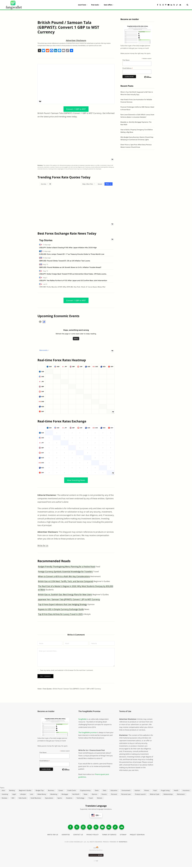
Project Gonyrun (137, 835)
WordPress (123, 842)
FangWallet (82, 719)
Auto (3, 790)
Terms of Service (109, 835)
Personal (114, 794)
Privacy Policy (92, 835)
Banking (12, 790)
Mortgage (65, 794)
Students (69, 798)
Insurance (186, 790)
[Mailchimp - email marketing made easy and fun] (147, 78)
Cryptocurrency (85, 790)
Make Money (42, 794)
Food (155, 790)
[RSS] (96, 827)
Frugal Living (165, 790)
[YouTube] (102, 827)
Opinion (94, 794)
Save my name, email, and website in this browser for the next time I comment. (66, 670)
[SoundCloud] (121, 827)
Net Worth (75, 794)
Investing (5, 794)
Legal (14, 794)
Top (96, 861)
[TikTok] (115, 827)
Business (51, 790)
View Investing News (76, 480)
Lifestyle (23, 794)
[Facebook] (52, 51)
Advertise (66, 835)
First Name (126, 60)
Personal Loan (126, 794)
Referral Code (154, 794)
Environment (126, 790)
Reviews (4, 798)
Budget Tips (40, 790)
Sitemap (123, 835)
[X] (40, 51)
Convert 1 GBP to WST (76, 109)
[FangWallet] (14, 4)
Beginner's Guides (25, 790)
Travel (91, 798)
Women (99, 798)
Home (39, 689)
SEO (13, 798)
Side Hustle (22, 798)
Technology (80, 798)
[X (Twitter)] (76, 827)
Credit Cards (71, 790)
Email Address (127, 68)
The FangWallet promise (87, 732)
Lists (31, 794)
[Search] (186, 5)
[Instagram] (83, 827)
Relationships (168, 794)
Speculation (49, 798)
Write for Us (43, 545)
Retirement (181, 794)
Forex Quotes (47, 689)
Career (60, 790)
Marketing (53, 794)
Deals (97, 790)
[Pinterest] (89, 827)
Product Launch (140, 794)
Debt (104, 790)
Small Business (36, 798)
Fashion (137, 790)
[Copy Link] (68, 51)
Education (114, 790)
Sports (60, 798)
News (85, 794)
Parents (104, 794)
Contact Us (78, 835)
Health (176, 790)
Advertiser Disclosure (76, 40)
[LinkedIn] (108, 827)
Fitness (146, 790)
